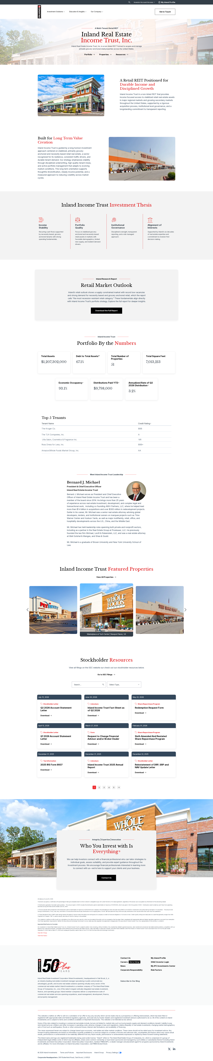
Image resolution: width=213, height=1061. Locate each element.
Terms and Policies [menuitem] (67, 1052)
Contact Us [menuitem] (125, 958)
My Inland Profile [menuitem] (158, 958)
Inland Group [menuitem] (99, 1052)
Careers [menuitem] (129, 962)
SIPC (107, 1042)
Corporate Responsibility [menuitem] (131, 970)
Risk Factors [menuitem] (156, 970)
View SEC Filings (42, 933)
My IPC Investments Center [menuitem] (163, 966)
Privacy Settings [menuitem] (112, 1052)
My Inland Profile (168, 2)
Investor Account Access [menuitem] (143, 2)
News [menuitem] (122, 966)
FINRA (103, 1042)
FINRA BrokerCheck (100, 1044)
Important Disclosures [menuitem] (84, 1052)
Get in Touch (165, 12)
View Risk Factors (42, 935)
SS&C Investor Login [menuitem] (160, 962)
